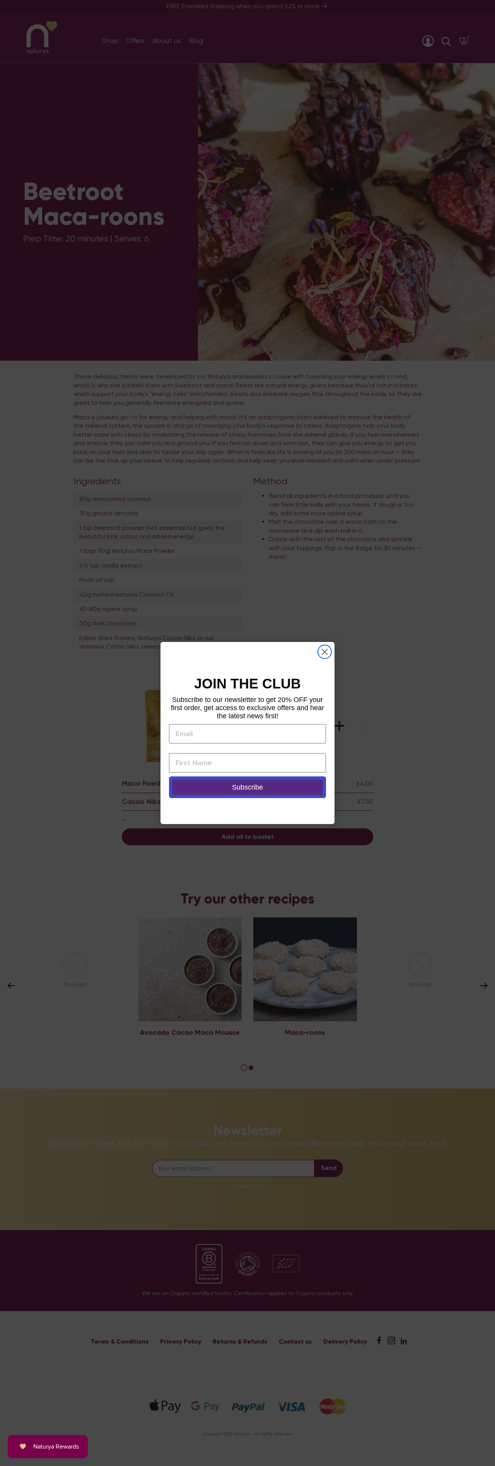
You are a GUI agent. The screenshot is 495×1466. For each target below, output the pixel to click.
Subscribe (247, 787)
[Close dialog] (324, 652)
